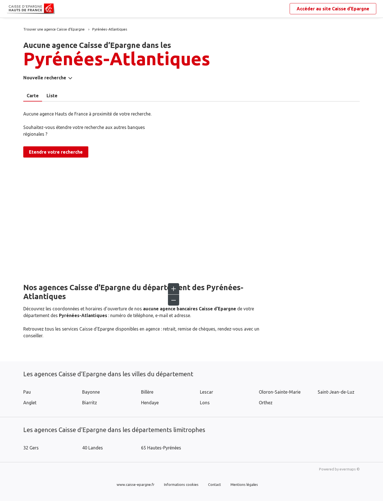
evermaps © (350, 469)
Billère (147, 391)
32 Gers (31, 447)
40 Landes (92, 447)
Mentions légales (244, 484)
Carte (33, 95)
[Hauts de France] (11, 9)
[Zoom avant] (173, 288)
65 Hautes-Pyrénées (161, 447)
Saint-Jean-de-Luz (336, 391)
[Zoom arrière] (173, 300)
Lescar (206, 391)
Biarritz (89, 402)
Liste (52, 95)
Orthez (266, 402)
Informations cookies (181, 484)
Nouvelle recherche (44, 77)
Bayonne (91, 391)
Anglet (29, 402)
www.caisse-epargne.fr (135, 484)
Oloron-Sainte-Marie (280, 391)
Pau (27, 391)
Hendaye (150, 402)
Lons (205, 402)
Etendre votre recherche (56, 151)
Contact (214, 484)
